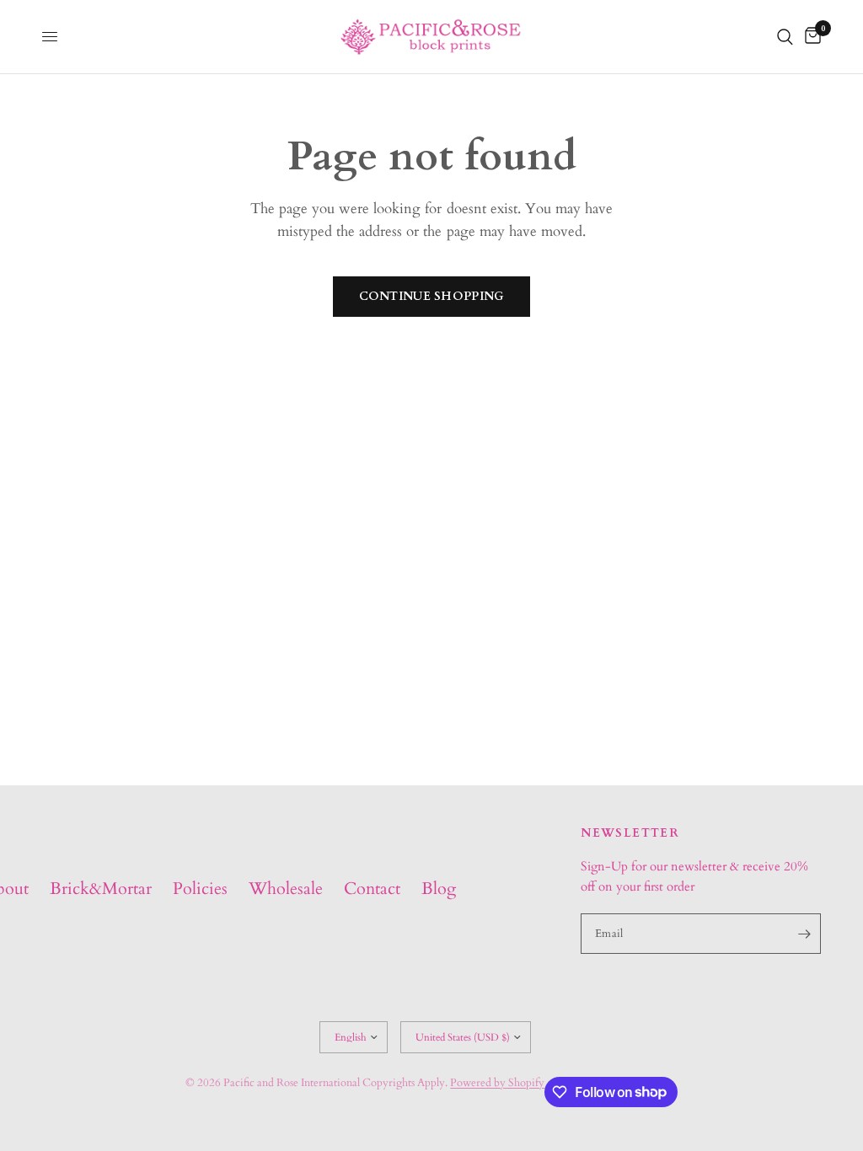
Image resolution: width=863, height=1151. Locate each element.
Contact (372, 888)
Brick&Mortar (101, 888)
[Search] (785, 36)
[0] (810, 36)
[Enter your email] (804, 933)
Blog (438, 888)
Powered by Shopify (497, 1082)
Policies (200, 888)
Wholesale (286, 888)
